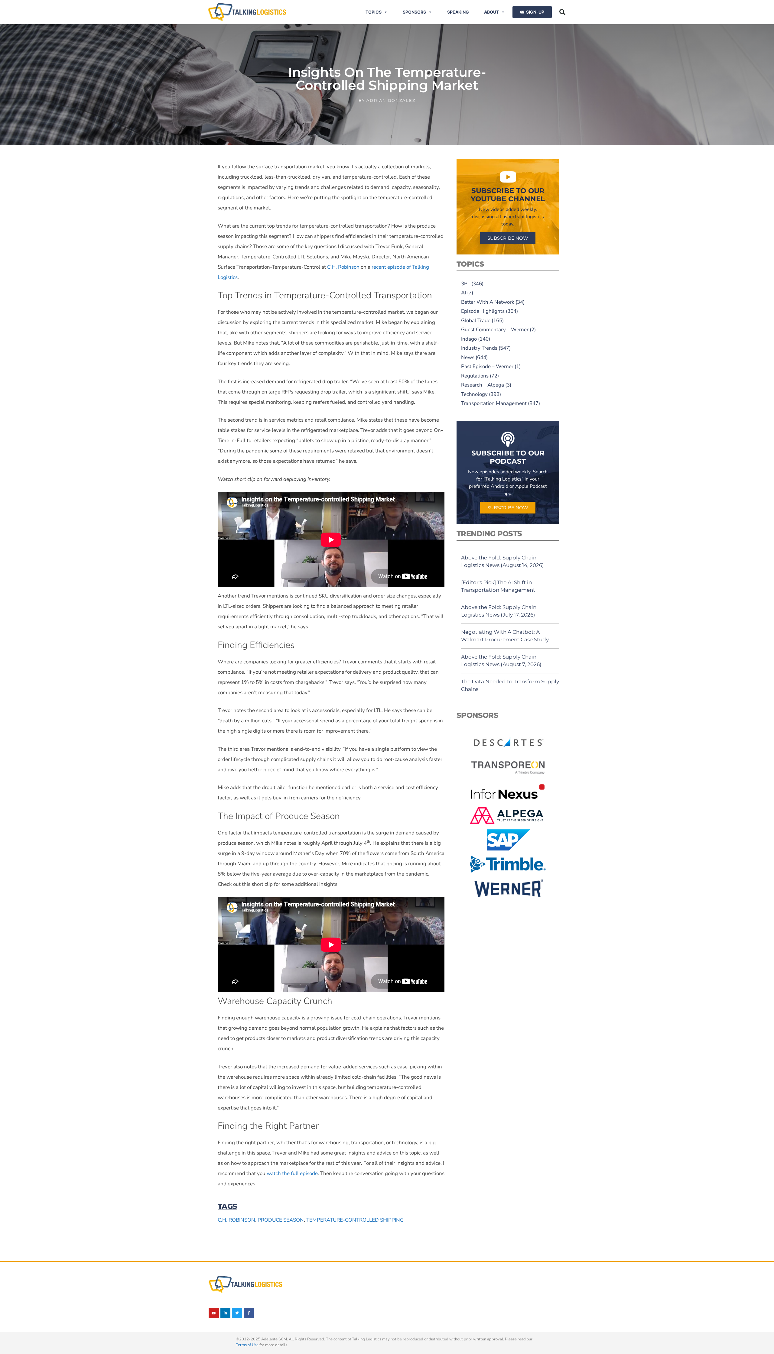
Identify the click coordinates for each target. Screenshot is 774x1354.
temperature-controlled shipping (355, 1219)
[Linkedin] (225, 1313)
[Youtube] (214, 1313)
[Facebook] (249, 1313)
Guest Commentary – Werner (494, 329)
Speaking (458, 12)
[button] (562, 12)
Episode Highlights (483, 311)
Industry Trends (479, 348)
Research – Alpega (482, 384)
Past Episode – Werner (487, 366)
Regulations (475, 375)
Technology (474, 394)
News (467, 357)
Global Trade (475, 320)
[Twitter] (237, 1313)
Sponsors (414, 12)
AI (463, 292)
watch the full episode (292, 1173)
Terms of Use (247, 1345)
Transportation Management (494, 403)
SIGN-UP (535, 12)
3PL (465, 283)
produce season (281, 1219)
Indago (469, 338)
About (491, 12)
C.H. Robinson (343, 267)
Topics (374, 12)
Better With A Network (487, 302)
